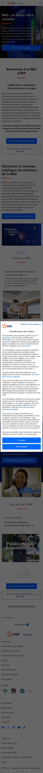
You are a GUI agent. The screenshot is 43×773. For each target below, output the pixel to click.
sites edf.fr (26, 346)
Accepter (21, 440)
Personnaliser (21, 447)
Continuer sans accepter (30, 324)
